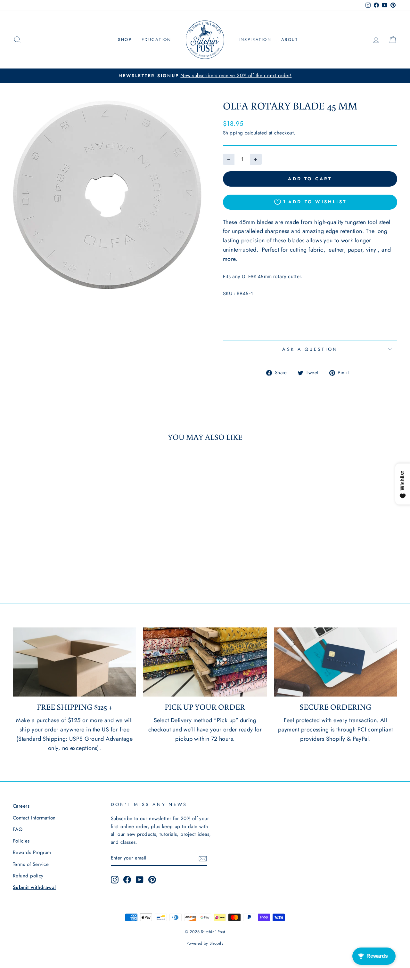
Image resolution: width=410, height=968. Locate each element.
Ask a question (310, 349)
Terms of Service (31, 864)
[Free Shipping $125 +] (74, 662)
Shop (125, 39)
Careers (21, 806)
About (289, 39)
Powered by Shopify (205, 943)
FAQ (17, 829)
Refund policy (28, 875)
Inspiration (255, 39)
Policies (21, 840)
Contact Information (34, 817)
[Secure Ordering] (335, 662)
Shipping (233, 132)
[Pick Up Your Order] (204, 662)
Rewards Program (32, 852)
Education (156, 39)
